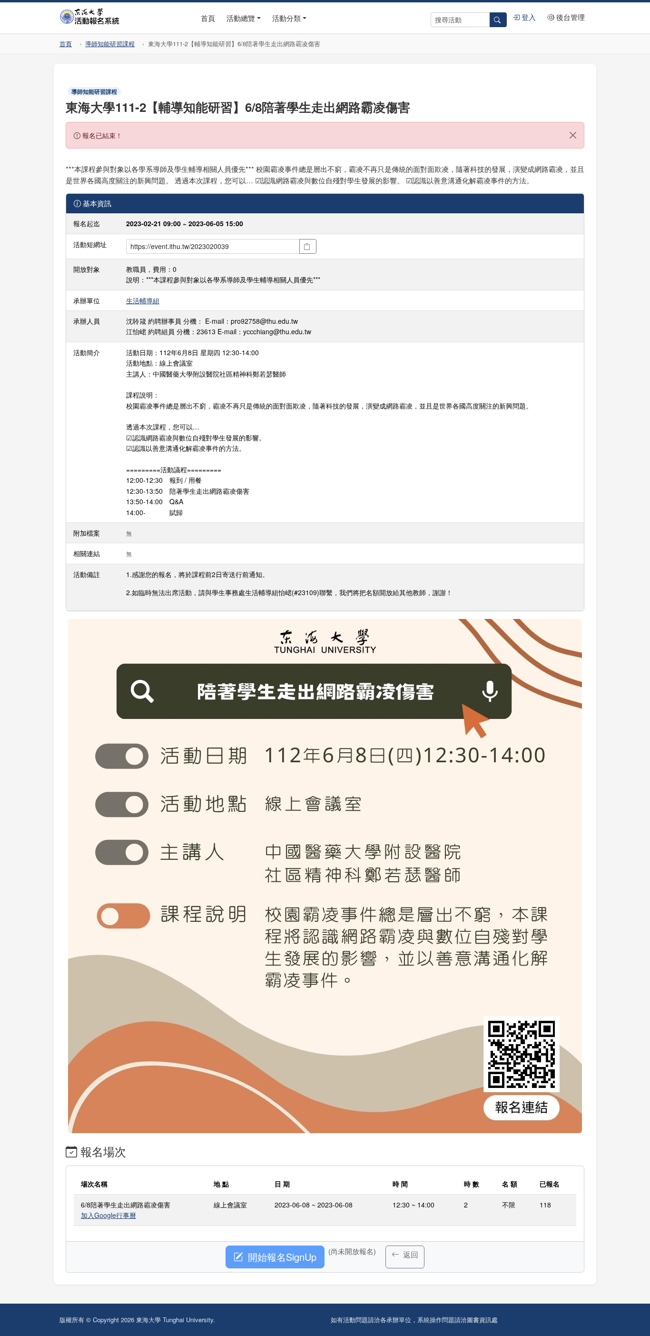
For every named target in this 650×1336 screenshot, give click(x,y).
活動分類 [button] (286, 18)
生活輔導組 (142, 300)
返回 (409, 1254)
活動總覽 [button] (241, 18)
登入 (528, 17)
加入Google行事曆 (108, 1215)
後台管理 (569, 17)
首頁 (208, 18)
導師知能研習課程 (110, 43)
